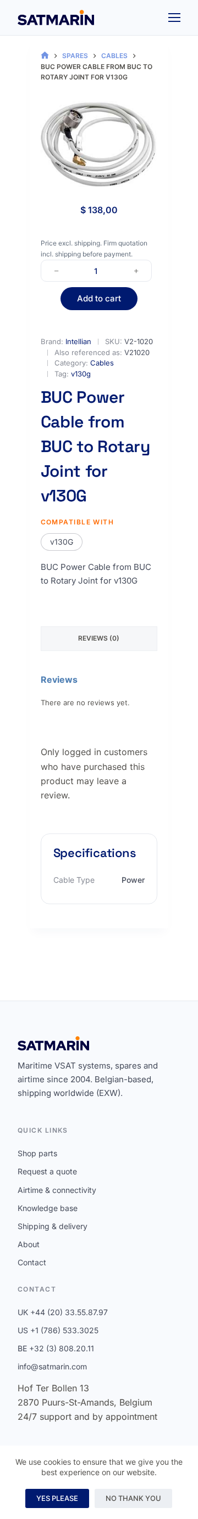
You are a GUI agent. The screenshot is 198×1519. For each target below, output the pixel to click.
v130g (81, 373)
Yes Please (57, 1498)
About (29, 1244)
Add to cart (99, 298)
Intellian (78, 341)
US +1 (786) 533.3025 (58, 1330)
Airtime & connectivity (57, 1190)
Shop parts (37, 1153)
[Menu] (174, 17)
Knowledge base (48, 1208)
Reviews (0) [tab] (98, 638)
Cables (102, 362)
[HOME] (45, 56)
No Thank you (133, 1498)
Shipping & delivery (52, 1226)
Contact (32, 1262)
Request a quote (47, 1171)
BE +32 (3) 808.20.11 (56, 1348)
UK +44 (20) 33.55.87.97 (63, 1312)
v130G (61, 541)
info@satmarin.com (52, 1366)
